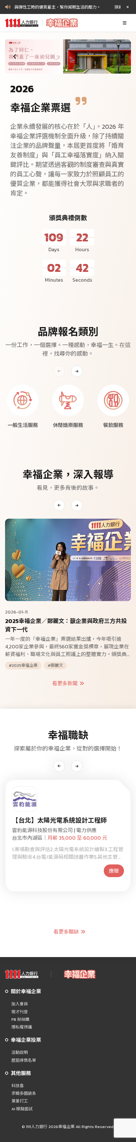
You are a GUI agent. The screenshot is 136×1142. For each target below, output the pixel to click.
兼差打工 (19, 1101)
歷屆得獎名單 (23, 1060)
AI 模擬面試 (22, 1109)
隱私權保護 (21, 1027)
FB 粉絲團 (20, 1019)
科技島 (17, 1085)
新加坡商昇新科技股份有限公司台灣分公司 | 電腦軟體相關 (67, 834)
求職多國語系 (23, 1093)
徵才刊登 (19, 1011)
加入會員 (19, 1004)
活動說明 (19, 1052)
